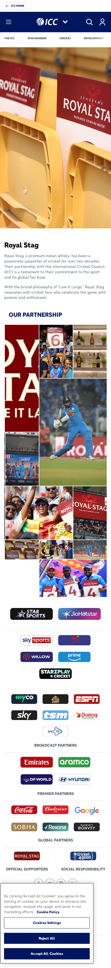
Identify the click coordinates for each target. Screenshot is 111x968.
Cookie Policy (48, 912)
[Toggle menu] (8, 22)
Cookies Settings (47, 922)
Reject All (47, 938)
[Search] (89, 22)
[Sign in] (102, 22)
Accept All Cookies (47, 953)
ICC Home (17, 6)
